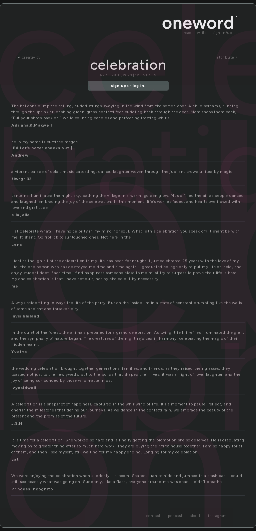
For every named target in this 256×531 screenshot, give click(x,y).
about (195, 516)
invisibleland (25, 316)
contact (153, 516)
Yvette (19, 351)
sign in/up (222, 33)
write (202, 33)
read (188, 33)
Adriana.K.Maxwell (31, 125)
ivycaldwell (23, 387)
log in (138, 86)
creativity (31, 57)
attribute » (227, 57)
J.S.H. (17, 423)
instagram (217, 516)
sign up (118, 86)
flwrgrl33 (21, 179)
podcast (175, 516)
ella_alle (20, 215)
